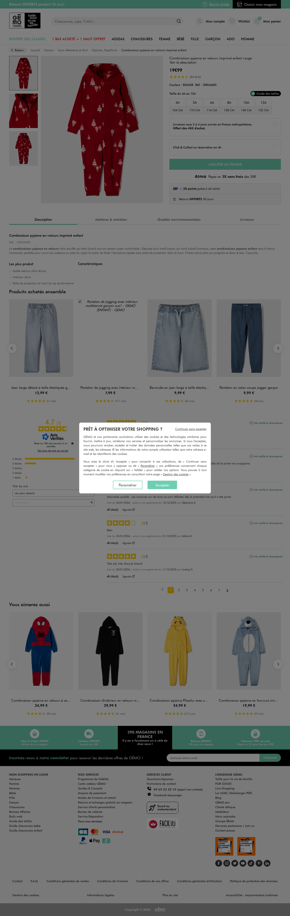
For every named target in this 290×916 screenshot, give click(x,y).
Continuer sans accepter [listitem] (191, 429)
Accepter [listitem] (162, 484)
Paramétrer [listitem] (128, 484)
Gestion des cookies (176, 474)
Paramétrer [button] (148, 466)
